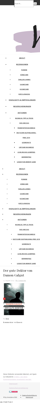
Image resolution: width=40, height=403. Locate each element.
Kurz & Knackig (24, 94)
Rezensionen (22, 64)
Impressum (13, 384)
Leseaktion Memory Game (26, 162)
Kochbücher (24, 89)
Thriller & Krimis (24, 80)
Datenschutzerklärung (29, 395)
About (22, 58)
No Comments (21, 280)
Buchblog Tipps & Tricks (24, 118)
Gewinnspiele (26, 157)
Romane (24, 70)
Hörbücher (24, 75)
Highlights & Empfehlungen (22, 100)
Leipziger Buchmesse (26, 147)
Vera (7, 319)
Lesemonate (26, 142)
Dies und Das (24, 123)
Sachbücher (24, 84)
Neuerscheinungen (22, 106)
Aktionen (22, 113)
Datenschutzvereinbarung (18, 388)
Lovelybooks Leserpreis (26, 152)
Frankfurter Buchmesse (26, 128)
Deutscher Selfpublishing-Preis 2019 (26, 239)
